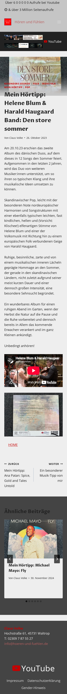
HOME (13, 445)
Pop (27, 87)
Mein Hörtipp (13, 87)
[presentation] (33, 539)
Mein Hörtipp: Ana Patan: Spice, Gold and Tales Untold (17, 475)
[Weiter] (57, 559)
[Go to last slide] (10, 559)
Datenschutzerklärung (44, 680)
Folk (36, 83)
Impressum (15, 680)
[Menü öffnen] (59, 22)
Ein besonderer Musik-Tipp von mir (51, 472)
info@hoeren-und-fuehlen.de (26, 643)
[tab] (26, 601)
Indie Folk (49, 83)
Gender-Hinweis (33, 688)
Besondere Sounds (17, 83)
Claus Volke (16, 137)
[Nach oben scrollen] (58, 688)
